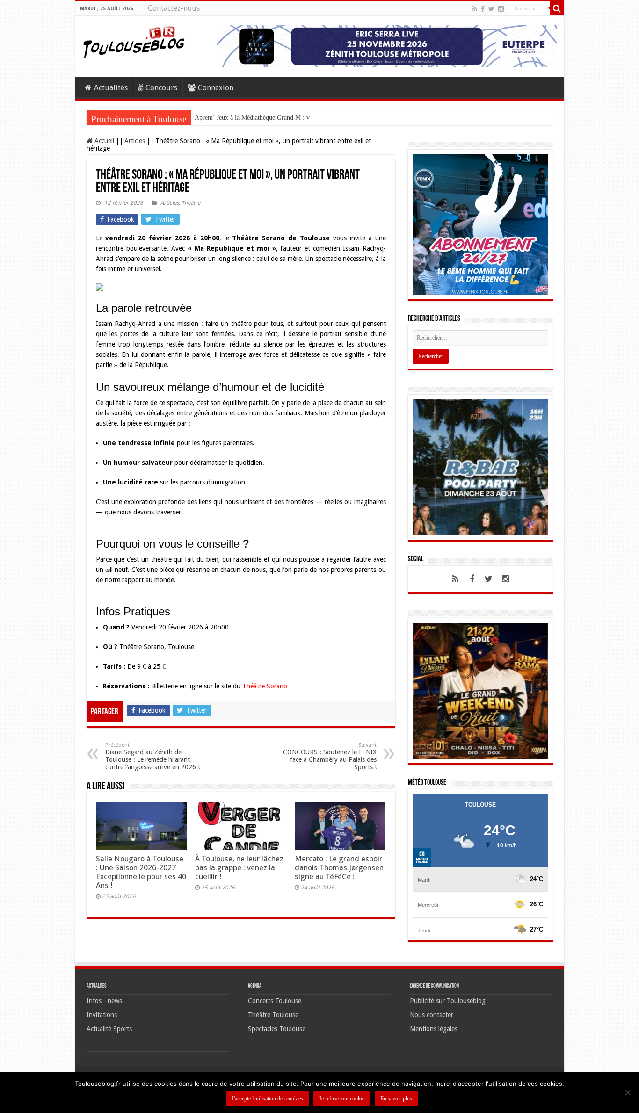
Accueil (103, 141)
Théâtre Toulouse (273, 1019)
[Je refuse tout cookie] (627, 1092)
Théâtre (191, 203)
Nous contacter (431, 1019)
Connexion (215, 87)
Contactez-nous (174, 8)
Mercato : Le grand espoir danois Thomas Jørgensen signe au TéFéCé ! (339, 867)
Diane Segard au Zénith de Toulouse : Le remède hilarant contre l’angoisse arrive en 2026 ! (152, 756)
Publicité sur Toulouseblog (448, 1005)
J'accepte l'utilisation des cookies (267, 1098)
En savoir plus (396, 1098)
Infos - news (104, 1005)
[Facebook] (483, 8)
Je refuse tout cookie (341, 1098)
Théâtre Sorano (264, 686)
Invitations (102, 1019)
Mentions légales (433, 1033)
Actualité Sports (109, 1033)
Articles (134, 141)
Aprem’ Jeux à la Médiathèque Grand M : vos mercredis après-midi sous (290, 117)
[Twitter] (491, 8)
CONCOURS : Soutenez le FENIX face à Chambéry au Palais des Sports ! (330, 756)
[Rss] (474, 8)
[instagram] (501, 8)
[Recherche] (557, 8)
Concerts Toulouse (274, 1005)
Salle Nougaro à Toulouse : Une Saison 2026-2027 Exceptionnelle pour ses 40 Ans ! (141, 872)
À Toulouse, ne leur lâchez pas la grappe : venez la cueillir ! (239, 867)
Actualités (111, 87)
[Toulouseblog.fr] (133, 40)
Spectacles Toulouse (276, 1033)
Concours (161, 87)
